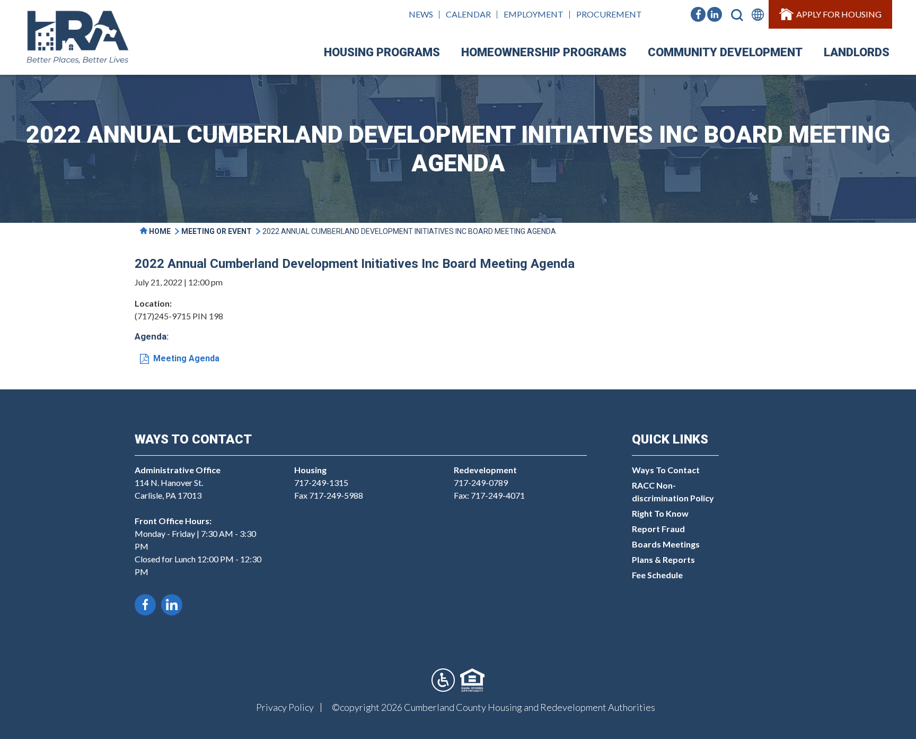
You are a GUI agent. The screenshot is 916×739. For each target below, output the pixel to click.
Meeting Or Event (216, 231)
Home (159, 231)
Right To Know (660, 513)
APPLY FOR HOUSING (839, 14)
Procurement (609, 14)
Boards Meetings (666, 544)
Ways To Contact (666, 470)
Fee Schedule (657, 575)
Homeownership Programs (544, 52)
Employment (533, 14)
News (421, 14)
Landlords (856, 52)
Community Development (725, 52)
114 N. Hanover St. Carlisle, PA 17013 (178, 482)
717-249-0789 (481, 482)
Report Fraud (658, 529)
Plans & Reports (663, 559)
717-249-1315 (321, 482)
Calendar (468, 14)
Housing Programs (382, 52)
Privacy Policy (285, 707)
